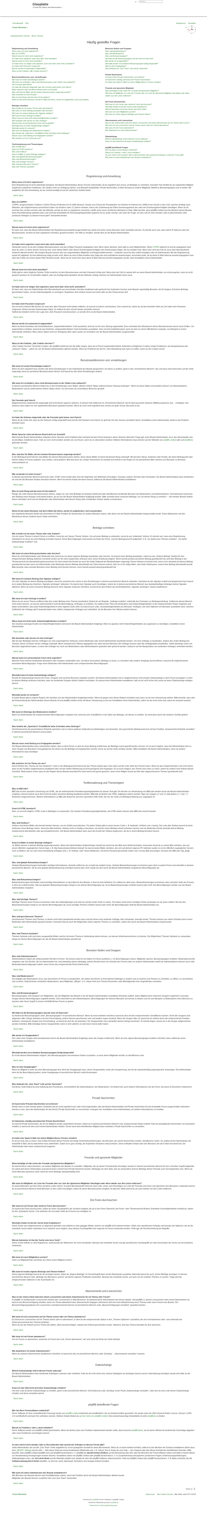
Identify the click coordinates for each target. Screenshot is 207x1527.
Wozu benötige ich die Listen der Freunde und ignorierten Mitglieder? (132, 91)
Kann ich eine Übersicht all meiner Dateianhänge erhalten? (128, 141)
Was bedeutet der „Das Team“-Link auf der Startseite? (126, 68)
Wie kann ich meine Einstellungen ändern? (28, 80)
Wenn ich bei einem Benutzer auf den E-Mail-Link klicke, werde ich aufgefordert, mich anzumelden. (50, 100)
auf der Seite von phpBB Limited (93, 1416)
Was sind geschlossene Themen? (25, 164)
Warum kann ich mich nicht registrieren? (28, 56)
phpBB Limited (169, 440)
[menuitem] (26, 23)
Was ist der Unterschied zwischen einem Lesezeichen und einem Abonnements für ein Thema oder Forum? (147, 123)
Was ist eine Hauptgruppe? (115, 66)
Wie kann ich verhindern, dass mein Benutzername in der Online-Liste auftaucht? (43, 82)
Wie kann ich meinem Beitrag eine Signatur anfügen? (32, 113)
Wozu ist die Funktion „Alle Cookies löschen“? (30, 71)
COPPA (156, 247)
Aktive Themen (37, 36)
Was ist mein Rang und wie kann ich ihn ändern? (31, 97)
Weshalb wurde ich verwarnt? (23, 128)
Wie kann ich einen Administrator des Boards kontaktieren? (128, 157)
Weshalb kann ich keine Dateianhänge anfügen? (31, 126)
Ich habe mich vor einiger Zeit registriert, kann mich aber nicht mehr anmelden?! (43, 64)
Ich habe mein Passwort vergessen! (26, 66)
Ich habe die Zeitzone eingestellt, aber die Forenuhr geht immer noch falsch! (41, 87)
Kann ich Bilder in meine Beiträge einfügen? (29, 154)
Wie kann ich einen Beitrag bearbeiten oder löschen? (32, 111)
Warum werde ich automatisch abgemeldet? (29, 68)
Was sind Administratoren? (115, 51)
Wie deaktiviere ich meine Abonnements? (121, 130)
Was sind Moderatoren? (114, 54)
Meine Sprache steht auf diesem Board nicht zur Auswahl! (34, 90)
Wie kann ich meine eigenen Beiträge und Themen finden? (128, 114)
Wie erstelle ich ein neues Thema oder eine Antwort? (32, 108)
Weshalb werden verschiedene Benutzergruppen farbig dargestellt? (131, 64)
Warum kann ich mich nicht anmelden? (27, 61)
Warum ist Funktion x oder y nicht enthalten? (122, 152)
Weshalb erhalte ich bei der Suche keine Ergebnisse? (126, 107)
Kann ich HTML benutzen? (22, 149)
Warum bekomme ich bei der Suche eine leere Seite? (126, 109)
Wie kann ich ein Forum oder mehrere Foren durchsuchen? (128, 104)
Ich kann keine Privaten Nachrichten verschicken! (124, 77)
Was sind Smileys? (19, 152)
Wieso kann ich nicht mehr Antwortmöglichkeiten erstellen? (35, 118)
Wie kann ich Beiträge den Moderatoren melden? (31, 131)
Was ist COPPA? (18, 54)
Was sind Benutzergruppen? (116, 56)
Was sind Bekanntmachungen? (24, 159)
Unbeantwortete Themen (20, 36)
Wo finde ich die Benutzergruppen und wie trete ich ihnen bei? (129, 59)
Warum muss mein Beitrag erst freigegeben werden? (32, 136)
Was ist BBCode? (19, 147)
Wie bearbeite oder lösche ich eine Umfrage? (29, 121)
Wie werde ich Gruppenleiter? (116, 61)
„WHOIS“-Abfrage (24, 1450)
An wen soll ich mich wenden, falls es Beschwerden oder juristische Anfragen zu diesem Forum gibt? (144, 155)
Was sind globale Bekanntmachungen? (27, 157)
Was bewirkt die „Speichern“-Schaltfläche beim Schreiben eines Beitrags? (41, 133)
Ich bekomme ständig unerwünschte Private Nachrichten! (127, 80)
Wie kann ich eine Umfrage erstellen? (26, 116)
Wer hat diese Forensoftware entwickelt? (121, 150)
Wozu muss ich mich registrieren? (25, 51)
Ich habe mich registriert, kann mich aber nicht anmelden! (34, 59)
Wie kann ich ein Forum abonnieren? (119, 128)
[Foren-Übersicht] (17, 8)
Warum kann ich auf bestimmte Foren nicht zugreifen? (33, 123)
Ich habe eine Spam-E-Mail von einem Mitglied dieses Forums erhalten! (133, 82)
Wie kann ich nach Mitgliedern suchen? (120, 112)
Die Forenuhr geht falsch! (22, 84)
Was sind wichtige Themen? (23, 162)
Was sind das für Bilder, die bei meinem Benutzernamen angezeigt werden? (41, 92)
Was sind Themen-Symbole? (23, 167)
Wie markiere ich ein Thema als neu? (26, 138)
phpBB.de (188, 440)
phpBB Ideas (137, 1430)
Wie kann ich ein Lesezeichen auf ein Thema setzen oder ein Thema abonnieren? (137, 125)
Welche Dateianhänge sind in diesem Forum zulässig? (126, 139)
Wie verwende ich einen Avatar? (24, 95)
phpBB (95, 1499)
